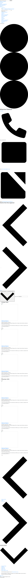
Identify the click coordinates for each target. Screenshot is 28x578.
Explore (1, 6)
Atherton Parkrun (5, 321)
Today (1, 290)
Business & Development (3, 4)
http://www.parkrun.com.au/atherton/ (7, 201)
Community (1, 2)
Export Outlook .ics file (4, 570)
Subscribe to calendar (3, 545)
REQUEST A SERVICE (3, 1)
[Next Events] (14, 267)
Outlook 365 (3, 567)
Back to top (1, 575)
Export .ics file (3, 569)
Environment (3, 16)
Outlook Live (3, 568)
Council (1, 3)
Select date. (16, 296)
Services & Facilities (4, 15)
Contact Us (3, 7)
